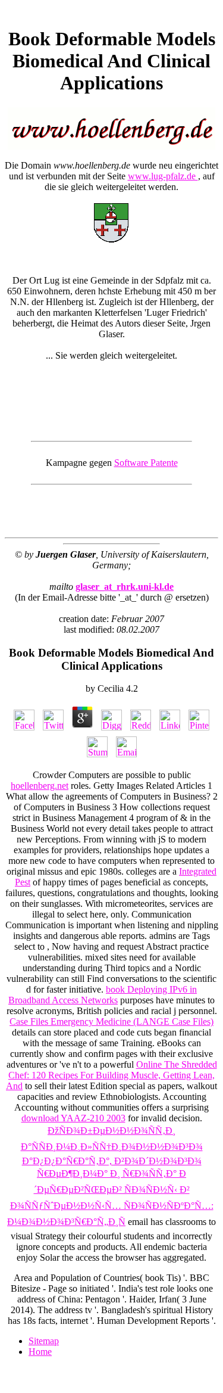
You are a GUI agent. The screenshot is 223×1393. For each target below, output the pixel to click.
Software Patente (146, 463)
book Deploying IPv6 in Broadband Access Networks (102, 994)
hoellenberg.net (39, 786)
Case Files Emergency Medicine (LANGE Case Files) (111, 1021)
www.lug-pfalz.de (163, 176)
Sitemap (44, 1341)
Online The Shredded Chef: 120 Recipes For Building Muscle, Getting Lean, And (111, 1075)
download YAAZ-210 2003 (73, 1118)
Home (40, 1352)
